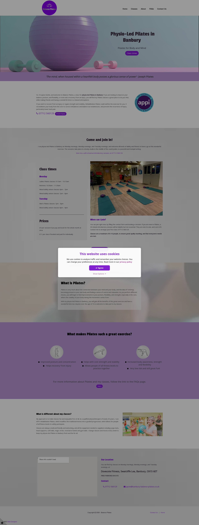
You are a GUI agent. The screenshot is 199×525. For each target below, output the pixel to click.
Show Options (99, 274)
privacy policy (126, 262)
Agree (100, 268)
